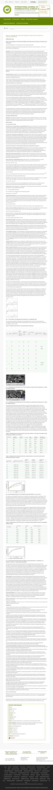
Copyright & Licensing (25, 778)
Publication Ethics (24, 776)
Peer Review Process (13, 772)
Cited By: (10, 715)
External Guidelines (44, 772)
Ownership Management (8, 770)
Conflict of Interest (25, 774)
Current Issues (22, 767)
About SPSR (45, 768)
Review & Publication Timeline (23, 772)
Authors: (10, 720)
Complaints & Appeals (8, 776)
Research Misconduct (45, 774)
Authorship (32, 774)
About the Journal (32, 768)
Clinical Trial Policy (17, 774)
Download (12, 737)
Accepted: (11, 731)
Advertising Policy (19, 780)
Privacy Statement (35, 780)
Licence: (10, 718)
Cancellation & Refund (11, 780)
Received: (11, 728)
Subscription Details (43, 780)
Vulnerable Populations (8, 774)
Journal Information (24, 768)
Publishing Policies (7, 778)
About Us (9, 767)
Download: (11, 712)
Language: (11, 716)
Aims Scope (39, 768)
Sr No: (10, 707)
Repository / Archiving (34, 778)
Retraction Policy (17, 776)
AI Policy (36, 776)
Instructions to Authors (31, 767)
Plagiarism (38, 774)
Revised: (10, 730)
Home (7, 28)
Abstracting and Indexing (28, 770)
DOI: (9, 733)
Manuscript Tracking (15, 768)
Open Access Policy (15, 778)
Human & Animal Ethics (35, 772)
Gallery (9, 768)
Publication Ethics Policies (44, 776)
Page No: (10, 709)
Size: (10, 711)
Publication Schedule (18, 770)
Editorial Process (37, 770)
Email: (10, 726)
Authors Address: (12, 722)
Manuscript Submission (41, 767)
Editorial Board (15, 767)
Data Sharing (31, 776)
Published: (11, 735)
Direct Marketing (27, 780)
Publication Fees (43, 778)
